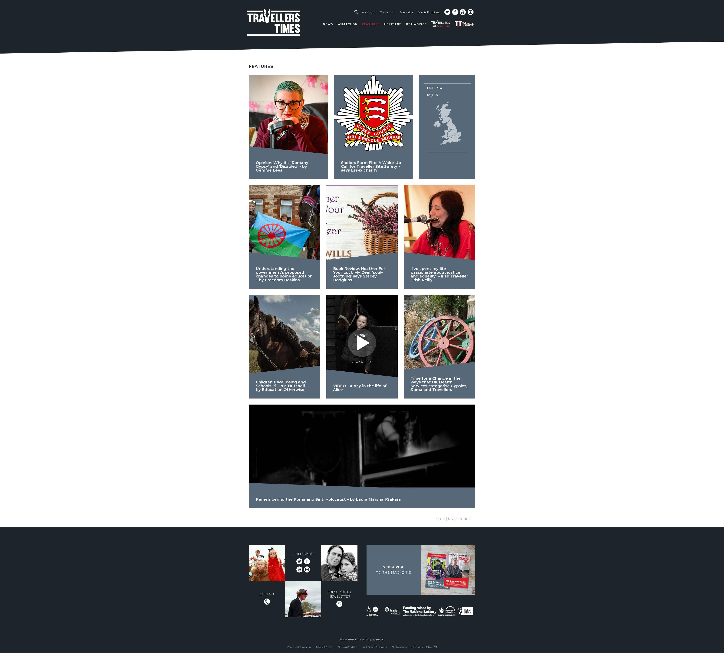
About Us (368, 12)
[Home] (273, 23)
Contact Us (387, 12)
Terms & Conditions (348, 647)
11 (470, 519)
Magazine (406, 12)
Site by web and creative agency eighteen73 (414, 647)
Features (371, 24)
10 (465, 519)
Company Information (299, 647)
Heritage (392, 24)
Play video (362, 362)
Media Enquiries (428, 12)
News (328, 24)
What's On (347, 24)
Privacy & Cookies (324, 647)
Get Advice (416, 24)
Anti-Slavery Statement (375, 647)
